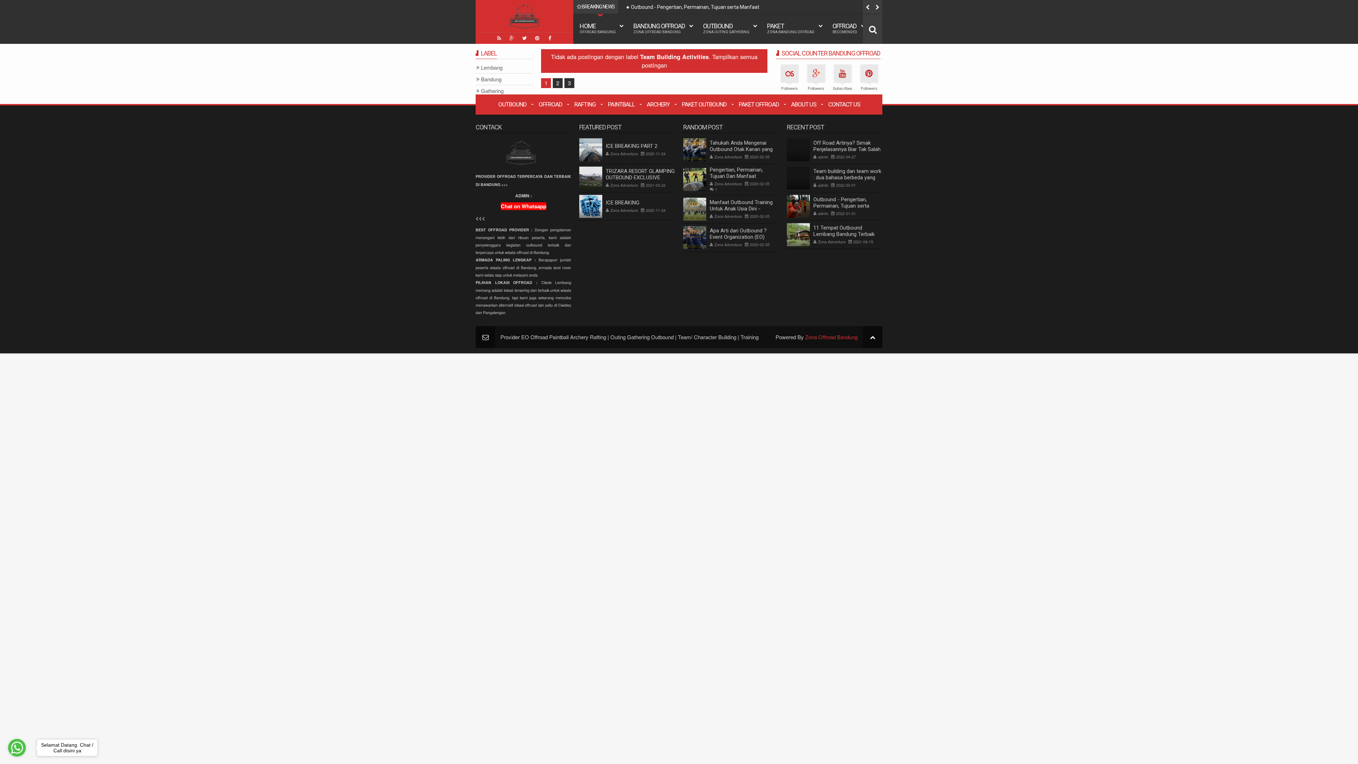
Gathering (492, 91)
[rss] (499, 38)
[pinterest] (537, 38)
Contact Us (844, 104)
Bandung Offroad (659, 28)
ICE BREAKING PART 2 (631, 146)
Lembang (492, 67)
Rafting (585, 104)
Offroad (844, 28)
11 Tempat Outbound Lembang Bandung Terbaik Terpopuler (844, 234)
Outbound (726, 28)
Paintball (621, 104)
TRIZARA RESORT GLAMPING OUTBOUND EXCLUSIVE (640, 174)
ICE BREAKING (622, 202)
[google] (511, 38)
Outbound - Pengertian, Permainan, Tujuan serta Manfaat (695, 7)
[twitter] (524, 38)
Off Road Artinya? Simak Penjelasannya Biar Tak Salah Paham (847, 149)
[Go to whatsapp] (17, 748)
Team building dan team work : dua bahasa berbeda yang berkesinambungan (847, 177)
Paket (790, 28)
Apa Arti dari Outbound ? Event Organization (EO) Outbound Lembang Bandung (743, 237)
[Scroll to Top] (872, 337)
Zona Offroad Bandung (831, 337)
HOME (598, 28)
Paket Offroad (759, 104)
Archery (658, 104)
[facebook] (550, 38)
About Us (803, 104)
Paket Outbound (704, 104)
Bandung (491, 79)
